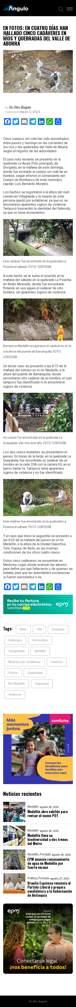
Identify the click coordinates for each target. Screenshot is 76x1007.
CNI (39, 629)
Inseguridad (16, 651)
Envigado (58, 629)
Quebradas (35, 673)
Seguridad (42, 684)
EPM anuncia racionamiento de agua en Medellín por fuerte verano (48, 863)
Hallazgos (15, 640)
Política (32, 878)
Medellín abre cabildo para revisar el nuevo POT (47, 813)
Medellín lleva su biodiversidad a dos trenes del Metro (47, 839)
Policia (13, 673)
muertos (57, 662)
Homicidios (40, 640)
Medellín (40, 651)
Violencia (14, 694)
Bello (23, 629)
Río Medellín (16, 684)
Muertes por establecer (24, 662)
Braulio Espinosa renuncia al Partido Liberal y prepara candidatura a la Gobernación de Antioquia (49, 889)
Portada (45, 854)
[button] (69, 10)
